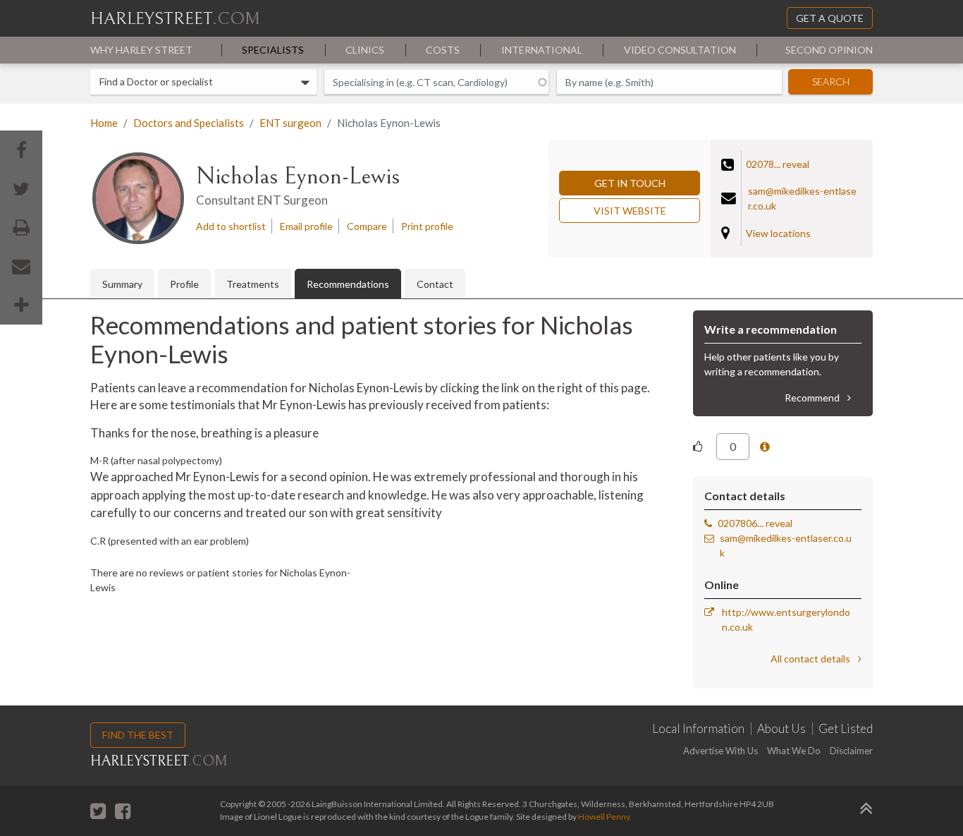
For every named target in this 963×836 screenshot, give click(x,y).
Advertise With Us (720, 750)
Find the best (137, 735)
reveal (796, 164)
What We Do (794, 750)
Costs (443, 50)
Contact (435, 284)
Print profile (427, 226)
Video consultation (680, 50)
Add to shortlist (231, 226)
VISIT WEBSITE (630, 211)
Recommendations (348, 284)
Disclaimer (851, 750)
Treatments (252, 284)
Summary (122, 284)
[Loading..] (766, 447)
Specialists (273, 50)
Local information (698, 728)
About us (781, 728)
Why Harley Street (141, 50)
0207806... (740, 523)
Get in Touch (629, 183)
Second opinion (829, 50)
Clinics (364, 50)
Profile (184, 284)
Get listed (845, 728)
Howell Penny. (605, 816)
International (541, 50)
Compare (367, 226)
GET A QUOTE (830, 18)
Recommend (813, 398)
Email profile (306, 226)
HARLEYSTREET (175, 18)
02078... (763, 164)
